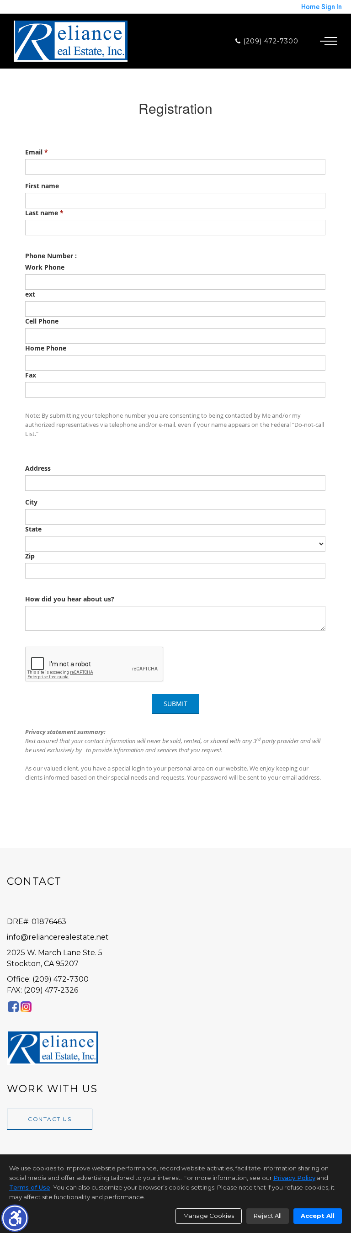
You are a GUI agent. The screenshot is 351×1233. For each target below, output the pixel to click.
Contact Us (49, 1119)
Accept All (318, 1215)
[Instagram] (26, 1007)
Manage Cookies (208, 1215)
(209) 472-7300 (269, 41)
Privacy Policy (294, 1177)
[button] (14, 1218)
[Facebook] (13, 1007)
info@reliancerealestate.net (58, 937)
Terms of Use (29, 1187)
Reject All (268, 1215)
